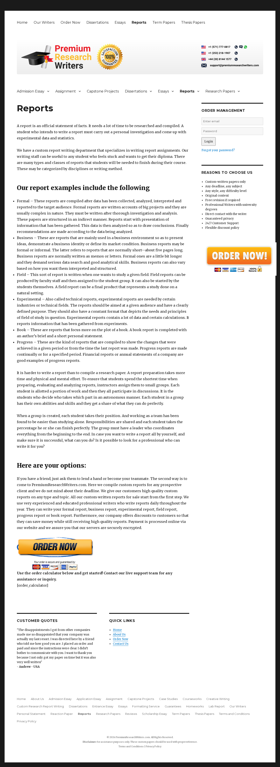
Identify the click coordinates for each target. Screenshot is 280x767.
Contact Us (120, 644)
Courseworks (192, 699)
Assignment (65, 91)
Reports (139, 22)
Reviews (131, 714)
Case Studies (168, 699)
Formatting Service (146, 706)
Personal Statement (31, 714)
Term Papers (163, 22)
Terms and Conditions (234, 714)
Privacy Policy (26, 721)
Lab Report (217, 706)
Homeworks (195, 706)
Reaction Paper (62, 714)
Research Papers (220, 91)
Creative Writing (217, 699)
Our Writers (44, 22)
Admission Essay (30, 91)
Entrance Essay (102, 706)
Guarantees (173, 706)
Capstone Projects (103, 91)
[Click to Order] (103, 553)
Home (22, 22)
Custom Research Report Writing (40, 706)
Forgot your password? (218, 150)
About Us (119, 634)
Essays (120, 22)
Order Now (70, 22)
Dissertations (97, 22)
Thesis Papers (193, 22)
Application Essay (89, 699)
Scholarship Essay (154, 714)
